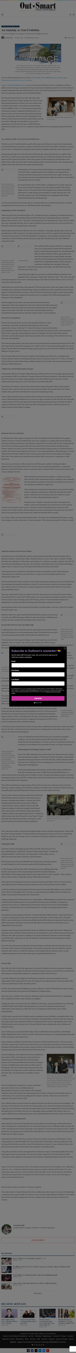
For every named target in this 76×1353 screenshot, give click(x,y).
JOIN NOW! (38, 698)
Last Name (15, 679)
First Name (15, 670)
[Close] (65, 648)
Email (13, 661)
